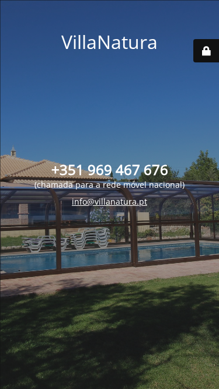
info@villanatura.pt (109, 201)
